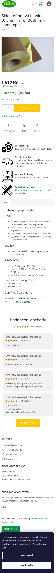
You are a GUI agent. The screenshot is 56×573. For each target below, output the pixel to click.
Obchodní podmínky (11, 475)
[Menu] (49, 4)
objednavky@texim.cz (16, 445)
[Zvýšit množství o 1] (12, 106)
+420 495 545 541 (14, 450)
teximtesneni (12, 459)
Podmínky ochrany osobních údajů (17, 479)
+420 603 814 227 (14, 454)
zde (4, 547)
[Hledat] (33, 4)
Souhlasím (27, 565)
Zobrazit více (28, 422)
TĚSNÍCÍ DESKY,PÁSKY (26, 298)
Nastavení (27, 555)
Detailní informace (10, 116)
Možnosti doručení (10, 99)
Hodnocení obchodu (28, 319)
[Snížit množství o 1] (12, 110)
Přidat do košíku (29, 108)
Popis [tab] (6, 202)
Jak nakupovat (8, 471)
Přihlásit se (10, 529)
